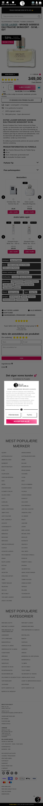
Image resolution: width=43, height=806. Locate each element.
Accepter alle (21, 421)
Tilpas (29, 415)
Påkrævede (14, 415)
